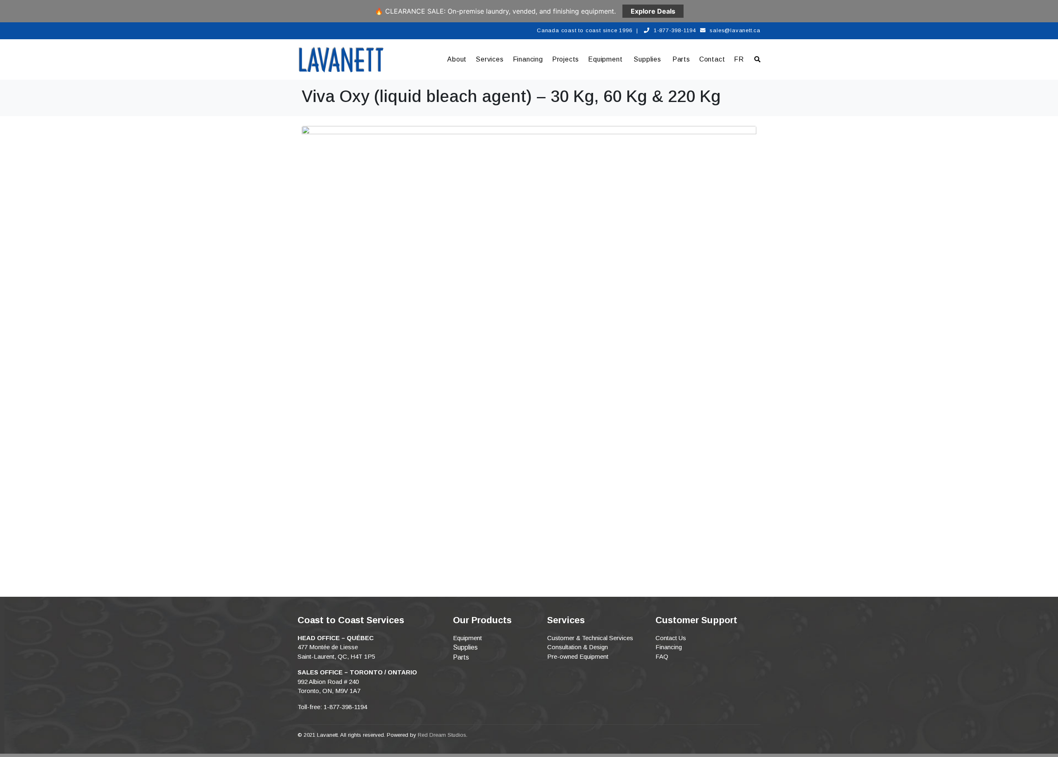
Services (489, 59)
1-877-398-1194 (675, 30)
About (457, 59)
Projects (565, 59)
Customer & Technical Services (590, 637)
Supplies (647, 59)
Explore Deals (653, 11)
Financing (528, 59)
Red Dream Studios (442, 735)
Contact (712, 59)
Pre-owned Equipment (577, 656)
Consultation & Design (577, 646)
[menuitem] (739, 59)
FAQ (661, 656)
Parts (681, 59)
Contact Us (670, 637)
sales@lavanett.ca (735, 30)
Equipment (605, 59)
